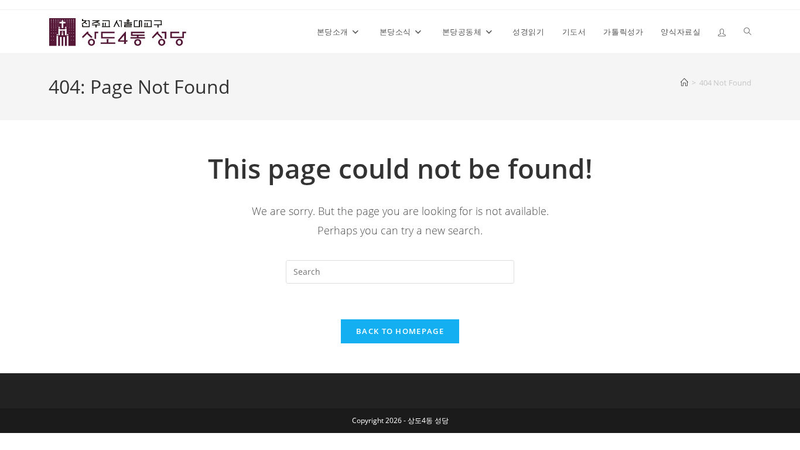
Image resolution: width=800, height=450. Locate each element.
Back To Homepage (400, 331)
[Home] (684, 82)
